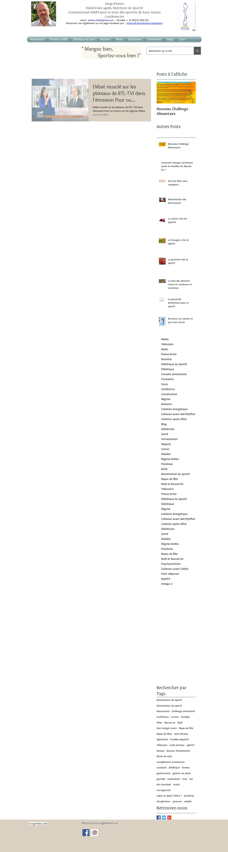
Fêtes (159, 722)
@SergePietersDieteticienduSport (145, 23)
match (176, 784)
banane (160, 750)
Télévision (162, 744)
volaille (187, 801)
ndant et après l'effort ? (169, 795)
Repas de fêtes (164, 733)
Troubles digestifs (179, 739)
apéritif (190, 744)
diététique (174, 767)
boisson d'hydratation (178, 750)
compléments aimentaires (171, 761)
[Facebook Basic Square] (159, 817)
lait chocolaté (164, 784)
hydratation (173, 778)
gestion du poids (182, 773)
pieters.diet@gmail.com (101, 20)
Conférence (163, 716)
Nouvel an (169, 722)
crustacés (162, 767)
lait (191, 778)
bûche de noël (164, 756)
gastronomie (163, 773)
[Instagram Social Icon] (94, 832)
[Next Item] (190, 92)
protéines (189, 795)
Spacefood (162, 739)
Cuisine (175, 716)
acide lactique (177, 744)
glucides (161, 778)
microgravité (163, 790)
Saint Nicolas (181, 733)
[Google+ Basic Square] (169, 817)
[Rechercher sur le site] (197, 51)
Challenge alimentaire (183, 711)
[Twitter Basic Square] (164, 817)
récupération (163, 801)
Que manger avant (167, 728)
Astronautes (163, 711)
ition (184, 778)
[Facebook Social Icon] (85, 832)
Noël (179, 722)
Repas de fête (186, 728)
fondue (186, 767)
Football (185, 716)
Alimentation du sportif (169, 705)
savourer (177, 801)
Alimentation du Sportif (169, 699)
